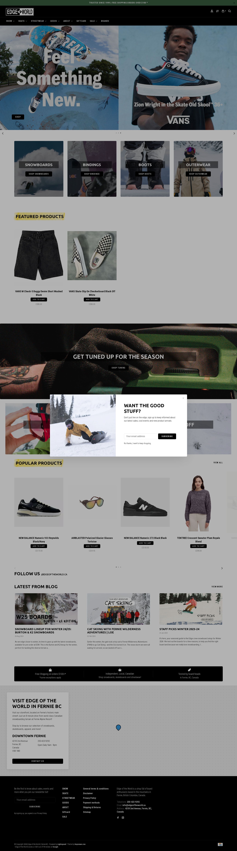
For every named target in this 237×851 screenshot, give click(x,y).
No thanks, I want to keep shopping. (137, 443)
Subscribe (167, 436)
